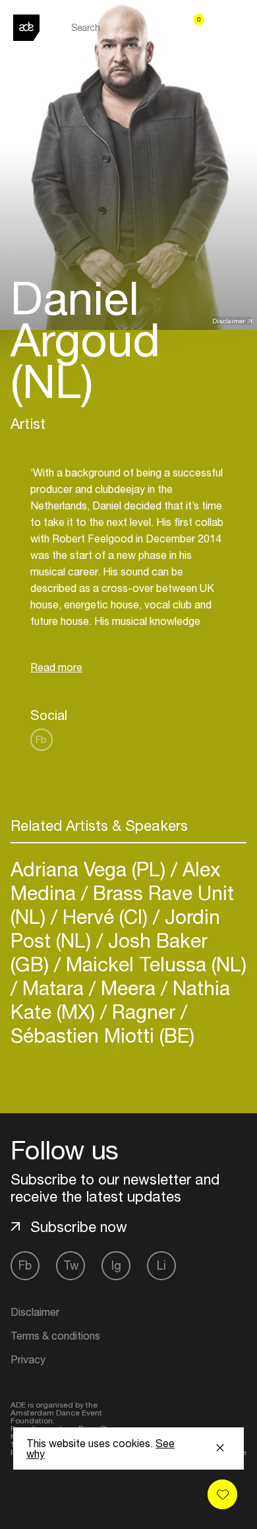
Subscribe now (78, 1226)
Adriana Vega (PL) (91, 868)
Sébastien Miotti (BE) (102, 1035)
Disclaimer (228, 321)
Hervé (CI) (105, 916)
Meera (128, 987)
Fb (41, 739)
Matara (53, 987)
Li (161, 1265)
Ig (116, 1265)
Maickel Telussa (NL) (153, 963)
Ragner (144, 1011)
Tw (70, 1265)
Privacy (28, 1359)
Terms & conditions (55, 1335)
